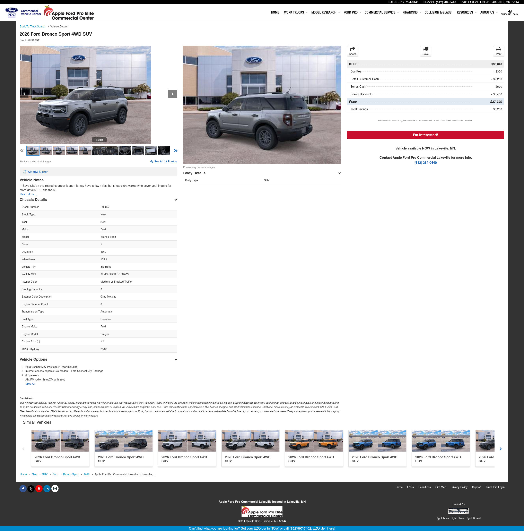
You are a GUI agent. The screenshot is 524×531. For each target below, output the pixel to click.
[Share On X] (31, 489)
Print (498, 54)
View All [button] (30, 384)
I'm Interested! (425, 134)
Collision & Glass (438, 12)
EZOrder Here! (324, 528)
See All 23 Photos (165, 161)
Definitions (424, 487)
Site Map (440, 487)
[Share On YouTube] (39, 489)
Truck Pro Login (495, 487)
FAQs (410, 487)
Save (425, 54)
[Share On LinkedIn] (47, 489)
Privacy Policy (459, 487)
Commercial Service (380, 12)
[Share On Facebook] (23, 489)
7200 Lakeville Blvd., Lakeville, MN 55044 (490, 2)
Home (275, 12)
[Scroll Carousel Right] (501, 448)
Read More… (28, 194)
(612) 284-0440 (409, 2)
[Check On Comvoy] (55, 489)
